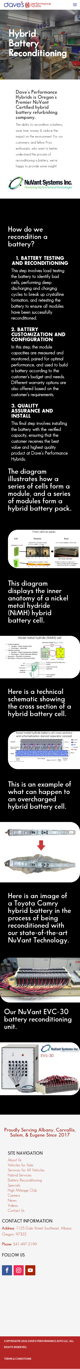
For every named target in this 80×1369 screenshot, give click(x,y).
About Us (15, 1160)
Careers (14, 1195)
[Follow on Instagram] (19, 1270)
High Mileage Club (22, 1190)
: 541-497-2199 (19, 1244)
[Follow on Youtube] (30, 1270)
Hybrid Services (19, 1175)
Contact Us (16, 1210)
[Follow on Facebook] (7, 1270)
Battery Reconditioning (25, 1180)
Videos (13, 1205)
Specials (14, 1185)
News (12, 1200)
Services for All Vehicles (26, 1170)
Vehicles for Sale (20, 1165)
